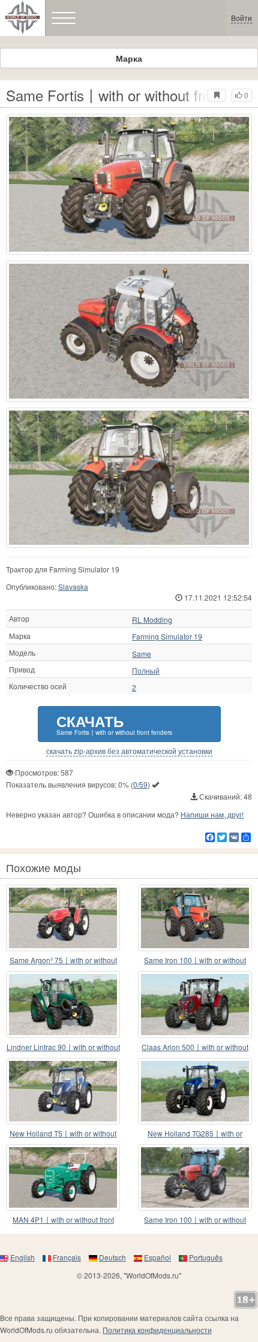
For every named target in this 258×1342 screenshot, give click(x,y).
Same (141, 654)
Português (206, 1257)
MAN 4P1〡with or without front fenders (63, 1220)
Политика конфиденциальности (157, 1330)
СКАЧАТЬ (114, 724)
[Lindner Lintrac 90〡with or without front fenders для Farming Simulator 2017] (63, 1004)
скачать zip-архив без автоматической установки (129, 751)
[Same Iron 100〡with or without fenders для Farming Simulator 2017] (195, 1177)
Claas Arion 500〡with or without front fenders (195, 1047)
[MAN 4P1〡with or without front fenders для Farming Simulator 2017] (63, 1177)
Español (157, 1257)
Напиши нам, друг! (212, 814)
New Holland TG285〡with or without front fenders (195, 1133)
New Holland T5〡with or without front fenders (63, 1133)
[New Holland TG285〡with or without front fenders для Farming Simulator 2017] (195, 1091)
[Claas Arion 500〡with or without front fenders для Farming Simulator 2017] (195, 1004)
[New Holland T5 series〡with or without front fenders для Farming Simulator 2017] (63, 1091)
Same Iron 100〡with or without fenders (195, 1220)
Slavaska (73, 586)
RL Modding (152, 620)
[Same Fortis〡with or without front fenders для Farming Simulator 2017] (129, 184)
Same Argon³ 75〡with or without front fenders (63, 960)
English (22, 1257)
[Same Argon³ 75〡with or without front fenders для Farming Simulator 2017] (63, 918)
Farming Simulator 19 (167, 637)
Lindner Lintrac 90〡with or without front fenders (63, 1047)
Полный (146, 671)
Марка (129, 58)
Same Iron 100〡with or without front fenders (195, 960)
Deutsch (112, 1257)
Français (67, 1257)
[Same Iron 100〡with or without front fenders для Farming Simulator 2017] (195, 918)
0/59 (140, 784)
